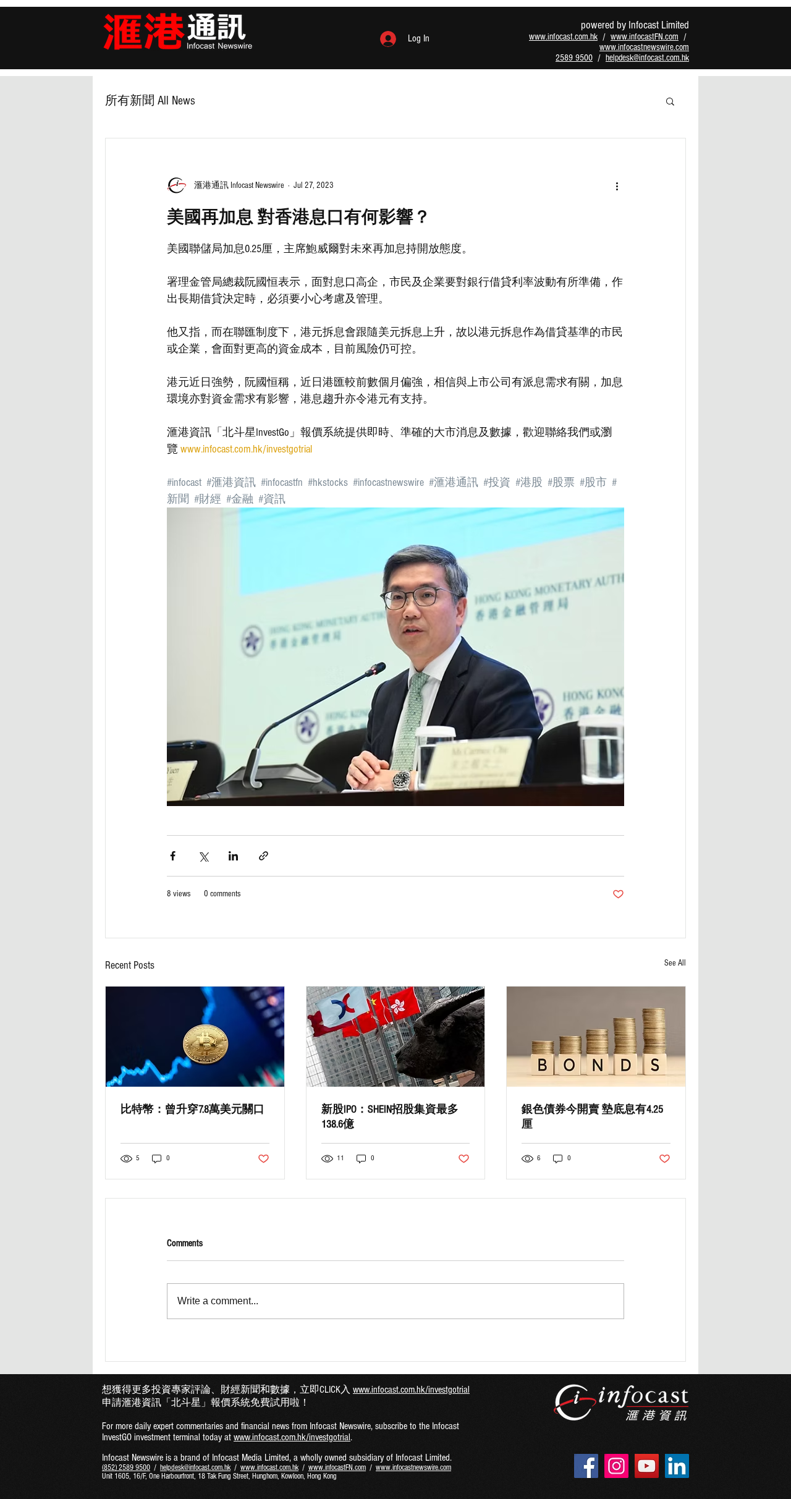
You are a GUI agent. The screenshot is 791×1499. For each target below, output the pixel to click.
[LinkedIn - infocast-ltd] (677, 1466)
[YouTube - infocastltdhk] (647, 1466)
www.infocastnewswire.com (644, 47)
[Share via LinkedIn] (233, 856)
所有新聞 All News (150, 101)
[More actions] (616, 185)
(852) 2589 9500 (126, 1467)
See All (675, 963)
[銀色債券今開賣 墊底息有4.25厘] (596, 1037)
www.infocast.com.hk (563, 37)
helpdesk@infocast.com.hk (647, 58)
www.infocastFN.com (645, 37)
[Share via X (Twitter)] (203, 856)
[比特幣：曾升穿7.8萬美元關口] (195, 1037)
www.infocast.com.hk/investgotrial (411, 1389)
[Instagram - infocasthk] (616, 1466)
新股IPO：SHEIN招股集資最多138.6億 (390, 1117)
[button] (670, 101)
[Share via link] (263, 856)
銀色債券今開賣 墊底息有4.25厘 (592, 1117)
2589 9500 (574, 58)
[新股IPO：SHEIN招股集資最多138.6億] (396, 1037)
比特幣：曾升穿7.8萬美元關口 (192, 1109)
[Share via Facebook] (173, 856)
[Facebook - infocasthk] (586, 1466)
